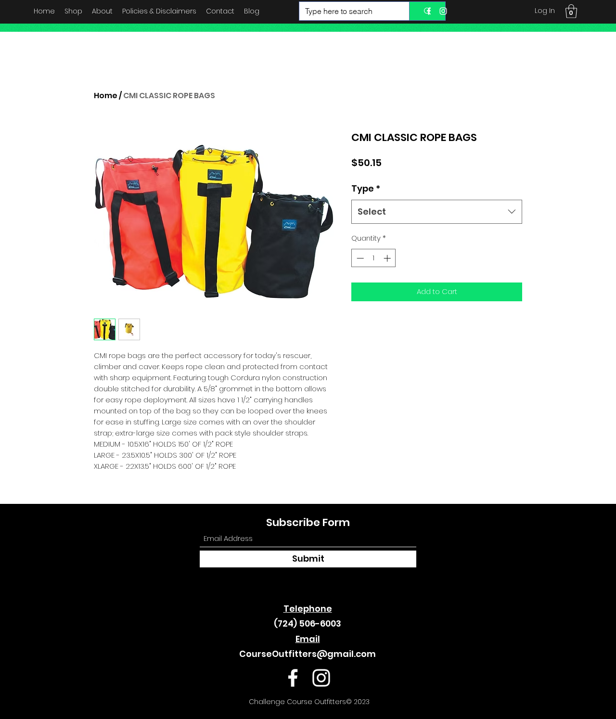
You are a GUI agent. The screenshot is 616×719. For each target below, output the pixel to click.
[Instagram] (443, 11)
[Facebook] (429, 11)
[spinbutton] (374, 258)
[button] (571, 11)
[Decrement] (359, 258)
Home (105, 95)
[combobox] (436, 212)
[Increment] (388, 258)
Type (365, 188)
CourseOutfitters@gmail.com (307, 654)
